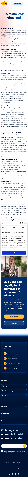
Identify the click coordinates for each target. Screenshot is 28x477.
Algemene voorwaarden (14, 465)
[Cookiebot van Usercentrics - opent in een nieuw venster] (20, 223)
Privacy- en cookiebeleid (14, 469)
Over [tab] (23, 227)
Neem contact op (14, 323)
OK (14, 252)
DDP (11, 183)
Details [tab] (14, 227)
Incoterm (3, 34)
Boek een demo (14, 316)
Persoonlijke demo (17, 3)
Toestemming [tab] (5, 227)
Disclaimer (19, 462)
